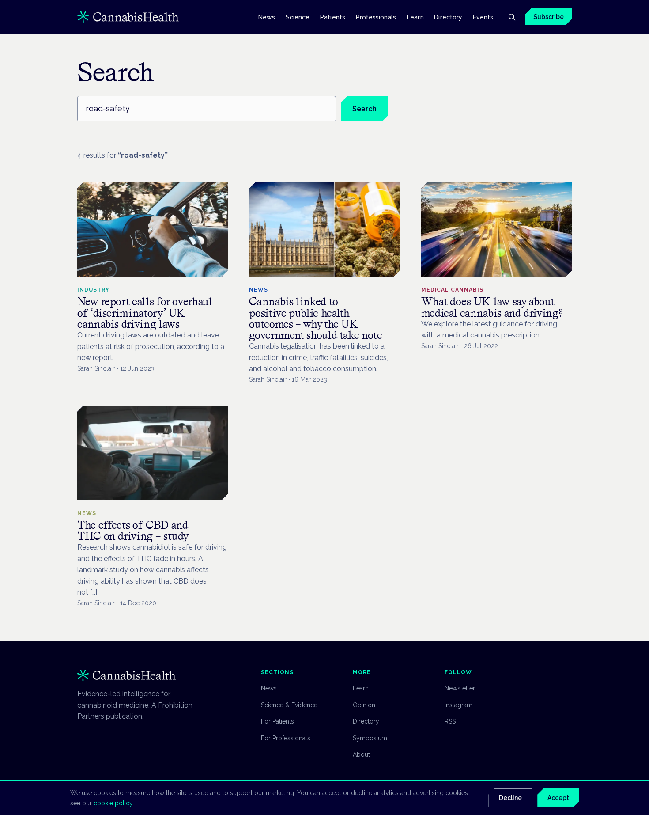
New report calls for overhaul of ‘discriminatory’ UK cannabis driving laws (144, 312)
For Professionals (285, 738)
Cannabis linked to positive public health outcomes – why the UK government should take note (315, 318)
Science (298, 16)
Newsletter (460, 688)
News (266, 16)
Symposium (370, 738)
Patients (332, 16)
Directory (448, 16)
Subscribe (548, 16)
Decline (510, 797)
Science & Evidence (289, 705)
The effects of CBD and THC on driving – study (133, 530)
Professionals (376, 16)
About (361, 754)
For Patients (277, 721)
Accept (558, 797)
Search (364, 109)
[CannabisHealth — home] (128, 17)
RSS (450, 721)
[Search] (512, 17)
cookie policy (113, 803)
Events (483, 16)
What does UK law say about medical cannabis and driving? (492, 307)
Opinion (364, 705)
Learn (415, 16)
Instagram (458, 705)
